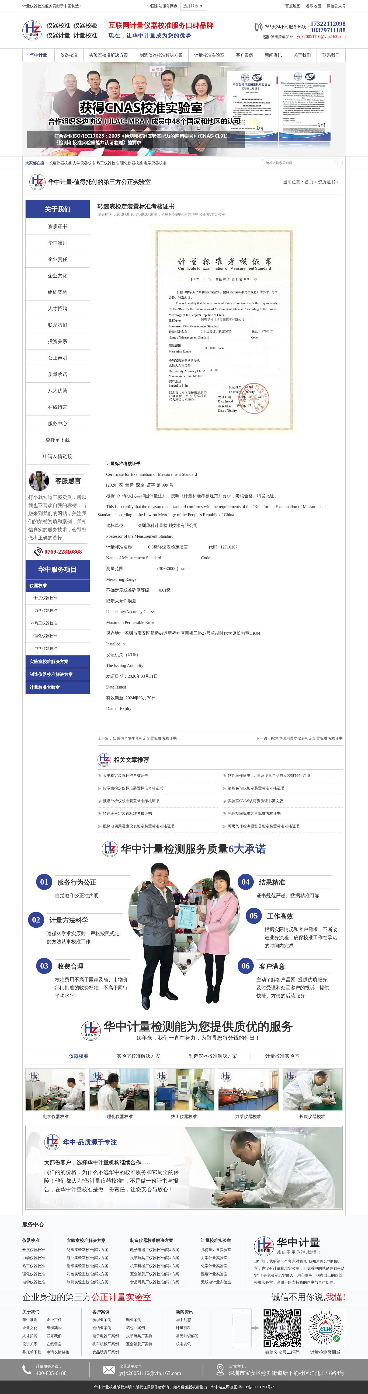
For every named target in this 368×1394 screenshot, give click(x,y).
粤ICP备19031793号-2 (256, 1387)
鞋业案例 (133, 1320)
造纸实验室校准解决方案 (87, 1266)
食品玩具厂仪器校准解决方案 (154, 1282)
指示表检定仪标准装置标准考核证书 (133, 788)
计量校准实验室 (209, 55)
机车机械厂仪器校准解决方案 (154, 1266)
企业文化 (57, 275)
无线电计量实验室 (216, 1282)
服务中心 (57, 423)
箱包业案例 (135, 1328)
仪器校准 (69, 55)
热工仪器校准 (107, 163)
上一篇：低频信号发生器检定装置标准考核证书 (137, 738)
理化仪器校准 (131, 163)
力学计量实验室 (214, 1258)
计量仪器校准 (151, 25)
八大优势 (57, 390)
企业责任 (57, 259)
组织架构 (57, 292)
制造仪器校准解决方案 (161, 55)
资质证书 (326, 182)
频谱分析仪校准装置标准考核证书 (131, 801)
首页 (309, 182)
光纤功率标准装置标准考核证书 (254, 814)
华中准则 (57, 243)
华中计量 (38, 55)
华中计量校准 (105, 1387)
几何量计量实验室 (216, 1250)
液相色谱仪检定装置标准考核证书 (256, 788)
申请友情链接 (57, 456)
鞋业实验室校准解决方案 (87, 1258)
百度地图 (292, 6)
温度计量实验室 (214, 1274)
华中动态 (183, 1320)
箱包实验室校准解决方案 (87, 1274)
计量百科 (183, 1328)
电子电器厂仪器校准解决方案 (154, 1250)
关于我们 (302, 55)
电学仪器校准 (155, 163)
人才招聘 (57, 308)
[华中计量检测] (32, 24)
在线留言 (57, 407)
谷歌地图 (313, 6)
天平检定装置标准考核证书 (125, 776)
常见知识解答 (187, 1336)
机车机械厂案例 (105, 1344)
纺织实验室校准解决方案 (87, 1250)
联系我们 (331, 55)
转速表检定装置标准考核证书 (127, 814)
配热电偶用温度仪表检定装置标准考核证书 (139, 826)
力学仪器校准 (84, 163)
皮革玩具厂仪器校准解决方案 (154, 1258)
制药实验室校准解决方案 (87, 1282)
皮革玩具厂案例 (139, 1336)
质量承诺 (57, 374)
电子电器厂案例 (105, 1336)
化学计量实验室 (214, 1266)
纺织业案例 (101, 1320)
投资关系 (57, 341)
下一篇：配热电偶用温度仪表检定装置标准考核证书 (299, 738)
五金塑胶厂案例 (139, 1344)
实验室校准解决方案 (108, 55)
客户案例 (244, 55)
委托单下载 (58, 440)
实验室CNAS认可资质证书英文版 (255, 801)
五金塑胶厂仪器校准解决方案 (154, 1274)
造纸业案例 (101, 1328)
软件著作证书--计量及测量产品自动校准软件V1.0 (269, 776)
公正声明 (57, 358)
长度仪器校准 (60, 163)
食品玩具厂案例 (105, 1352)
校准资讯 (183, 1344)
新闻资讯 (273, 55)
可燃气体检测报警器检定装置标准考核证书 (264, 826)
